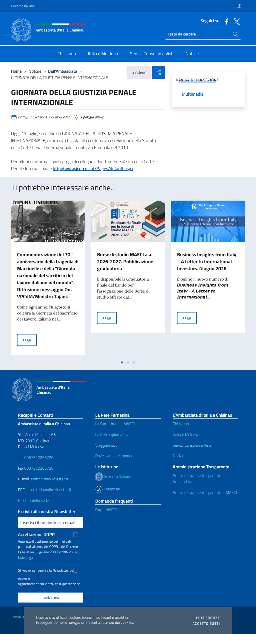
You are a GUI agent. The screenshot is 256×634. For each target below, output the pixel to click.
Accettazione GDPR (36, 534)
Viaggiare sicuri (107, 445)
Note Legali (26, 557)
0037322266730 (39, 468)
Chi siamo (181, 424)
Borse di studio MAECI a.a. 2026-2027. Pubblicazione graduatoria (125, 261)
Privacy (74, 552)
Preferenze (208, 618)
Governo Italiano (22, 5)
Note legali (21, 617)
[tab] (122, 362)
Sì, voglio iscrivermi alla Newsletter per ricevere (46, 571)
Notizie (35, 71)
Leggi (30, 339)
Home (16, 71)
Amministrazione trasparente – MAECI (205, 492)
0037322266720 (39, 457)
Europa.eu (111, 489)
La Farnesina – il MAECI (115, 424)
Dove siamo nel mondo (114, 456)
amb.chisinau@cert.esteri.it (49, 490)
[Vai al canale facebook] (225, 21)
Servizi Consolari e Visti (192, 445)
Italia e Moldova (186, 434)
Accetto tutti (206, 623)
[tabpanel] (48, 279)
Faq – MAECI (106, 510)
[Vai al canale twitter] (235, 21)
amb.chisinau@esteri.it (49, 479)
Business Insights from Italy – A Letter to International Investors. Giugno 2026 (206, 261)
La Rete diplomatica (111, 434)
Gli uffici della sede (33, 500)
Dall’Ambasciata (62, 71)
